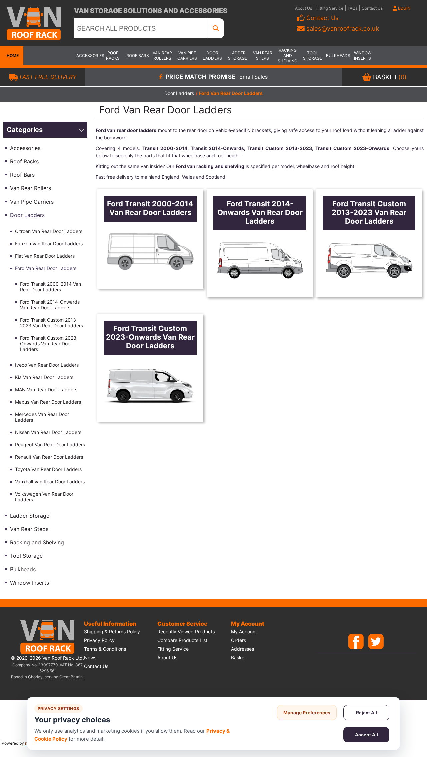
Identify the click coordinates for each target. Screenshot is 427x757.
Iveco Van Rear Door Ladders (47, 365)
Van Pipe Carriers (187, 55)
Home (12, 55)
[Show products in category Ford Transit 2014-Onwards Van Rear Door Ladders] (260, 260)
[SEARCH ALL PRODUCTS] (215, 28)
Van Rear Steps (262, 55)
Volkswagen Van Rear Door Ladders (44, 496)
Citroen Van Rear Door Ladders (48, 231)
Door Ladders (212, 55)
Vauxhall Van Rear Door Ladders (50, 481)
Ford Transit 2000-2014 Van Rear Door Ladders (50, 286)
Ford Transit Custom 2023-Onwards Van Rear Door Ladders (49, 343)
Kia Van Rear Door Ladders (44, 377)
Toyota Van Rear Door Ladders (48, 469)
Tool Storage (312, 55)
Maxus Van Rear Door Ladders (48, 402)
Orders (238, 640)
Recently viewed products (186, 631)
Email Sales (253, 77)
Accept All (366, 734)
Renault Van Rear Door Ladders (49, 457)
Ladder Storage (237, 55)
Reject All (366, 712)
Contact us (96, 666)
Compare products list (182, 640)
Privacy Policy (99, 640)
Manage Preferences (306, 712)
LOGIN (403, 8)
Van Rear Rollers (162, 55)
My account (244, 631)
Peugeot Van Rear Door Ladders (50, 444)
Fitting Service (329, 8)
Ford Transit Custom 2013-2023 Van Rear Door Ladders (51, 322)
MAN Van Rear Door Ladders (46, 389)
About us (167, 657)
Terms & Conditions (105, 649)
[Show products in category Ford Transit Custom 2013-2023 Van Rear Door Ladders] (369, 260)
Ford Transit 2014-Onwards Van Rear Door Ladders (50, 304)
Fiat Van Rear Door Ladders (45, 256)
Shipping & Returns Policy (112, 631)
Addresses (242, 649)
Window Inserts (362, 55)
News (90, 657)
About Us (303, 8)
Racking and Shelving (287, 55)
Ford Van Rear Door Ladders (45, 268)
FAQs (352, 8)
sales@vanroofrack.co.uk (342, 28)
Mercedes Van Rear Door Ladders (42, 417)
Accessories (88, 55)
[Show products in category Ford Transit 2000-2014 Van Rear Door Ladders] (150, 252)
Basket (238, 657)
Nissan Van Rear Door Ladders (48, 432)
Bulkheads (337, 55)
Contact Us (372, 8)
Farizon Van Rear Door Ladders (49, 243)
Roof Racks (113, 55)
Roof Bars (137, 55)
